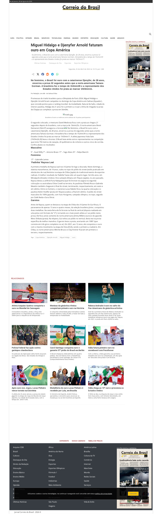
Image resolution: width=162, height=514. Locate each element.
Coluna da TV (89, 455)
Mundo (75, 38)
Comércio (88, 460)
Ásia (50, 455)
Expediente (64, 441)
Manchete (88, 468)
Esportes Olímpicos (81, 63)
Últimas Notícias (40, 63)
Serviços (87, 485)
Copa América (40, 237)
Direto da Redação (21, 464)
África (51, 447)
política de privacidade (103, 494)
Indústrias (53, 481)
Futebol (52, 476)
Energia (67, 38)
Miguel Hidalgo (65, 237)
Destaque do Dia (55, 63)
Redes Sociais (89, 476)
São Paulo (53, 502)
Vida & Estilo (89, 502)
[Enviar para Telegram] (52, 74)
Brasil (36, 38)
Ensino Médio (18, 476)
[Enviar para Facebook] (42, 74)
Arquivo (120, 38)
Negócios (45, 38)
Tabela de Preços (95, 441)
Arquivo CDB (18, 447)
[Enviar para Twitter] (38, 74)
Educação (94, 38)
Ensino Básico (19, 472)
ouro (73, 237)
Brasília (87, 451)
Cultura (104, 38)
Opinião (28, 38)
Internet (87, 464)
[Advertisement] (81, 23)
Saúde (112, 38)
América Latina (90, 447)
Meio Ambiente (55, 485)
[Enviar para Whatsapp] (57, 74)
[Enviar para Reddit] (47, 74)
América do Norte (56, 451)
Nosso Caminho (78, 441)
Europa (16, 481)
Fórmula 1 (53, 472)
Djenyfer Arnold (52, 237)
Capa (12, 38)
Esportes (84, 38)
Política (19, 38)
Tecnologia (56, 38)
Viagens (52, 506)
